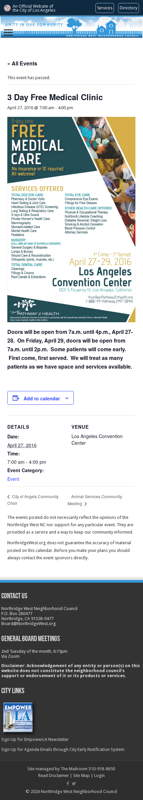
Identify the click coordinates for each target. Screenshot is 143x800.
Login (99, 775)
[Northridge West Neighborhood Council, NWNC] (71, 27)
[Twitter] (74, 784)
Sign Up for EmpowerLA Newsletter (35, 739)
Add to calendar (42, 398)
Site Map (81, 775)
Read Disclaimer (53, 775)
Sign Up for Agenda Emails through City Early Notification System (62, 749)
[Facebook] (68, 784)
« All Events (22, 63)
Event (13, 478)
